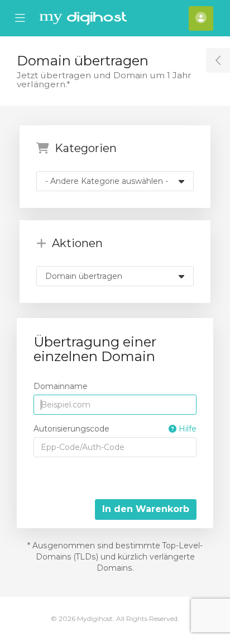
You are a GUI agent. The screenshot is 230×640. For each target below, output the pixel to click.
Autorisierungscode (115, 429)
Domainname (60, 386)
